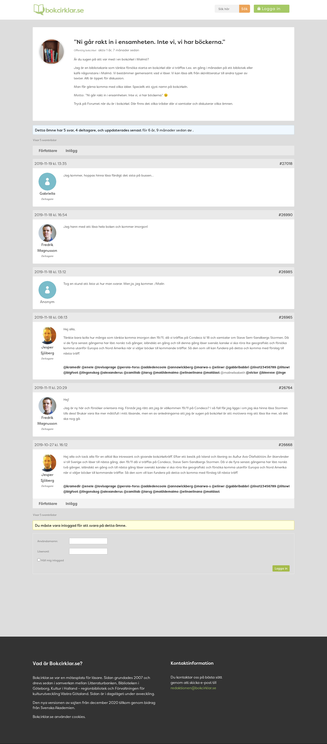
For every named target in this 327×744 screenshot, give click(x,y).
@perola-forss (128, 367)
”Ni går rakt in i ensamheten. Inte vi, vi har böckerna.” (149, 42)
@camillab (132, 372)
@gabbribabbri (237, 367)
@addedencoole (153, 367)
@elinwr (218, 367)
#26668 (286, 444)
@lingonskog (89, 372)
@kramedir (72, 367)
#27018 (286, 163)
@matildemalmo (166, 372)
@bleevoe (267, 372)
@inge (281, 372)
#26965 (286, 317)
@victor (252, 372)
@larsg (146, 372)
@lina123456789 (263, 367)
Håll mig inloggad (52, 560)
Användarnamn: (47, 541)
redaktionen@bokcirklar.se (193, 687)
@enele (88, 367)
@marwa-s (202, 367)
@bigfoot (70, 372)
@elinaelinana (191, 372)
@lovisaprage (105, 367)
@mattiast (211, 372)
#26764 (286, 387)
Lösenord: (43, 551)
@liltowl (283, 367)
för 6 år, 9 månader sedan (164, 130)
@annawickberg (180, 367)
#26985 (286, 271)
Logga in (281, 568)
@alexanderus (111, 372)
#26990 (286, 214)
